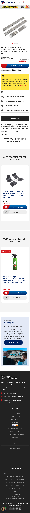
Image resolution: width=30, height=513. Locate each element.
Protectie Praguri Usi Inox (12, 11)
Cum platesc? (15, 422)
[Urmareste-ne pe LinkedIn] (20, 508)
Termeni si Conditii (15, 431)
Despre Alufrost (13, 342)
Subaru (22, 11)
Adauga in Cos (17, 207)
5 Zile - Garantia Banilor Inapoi (15, 479)
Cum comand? (15, 419)
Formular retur (15, 416)
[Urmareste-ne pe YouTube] (16, 508)
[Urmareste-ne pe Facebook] (10, 508)
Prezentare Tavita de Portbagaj (15, 482)
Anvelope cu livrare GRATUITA (15, 463)
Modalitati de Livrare (15, 428)
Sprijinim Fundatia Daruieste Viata (15, 460)
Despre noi (15, 454)
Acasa (2, 11)
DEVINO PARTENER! (15, 448)
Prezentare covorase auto (15, 485)
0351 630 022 (13, 393)
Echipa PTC (15, 457)
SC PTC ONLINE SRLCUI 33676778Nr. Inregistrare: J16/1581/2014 (15, 496)
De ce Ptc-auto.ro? (15, 488)
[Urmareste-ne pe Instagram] (13, 508)
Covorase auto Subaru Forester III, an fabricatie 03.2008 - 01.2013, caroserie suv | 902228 (14, 194)
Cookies (15, 437)
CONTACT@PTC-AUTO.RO (15, 397)
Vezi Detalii (17, 212)
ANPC (15, 491)
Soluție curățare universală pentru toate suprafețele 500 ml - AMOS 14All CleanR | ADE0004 (14, 280)
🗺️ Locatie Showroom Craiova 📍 (15, 474)
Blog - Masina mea (15, 451)
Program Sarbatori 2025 (15, 477)
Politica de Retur (15, 413)
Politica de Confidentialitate (14, 434)
